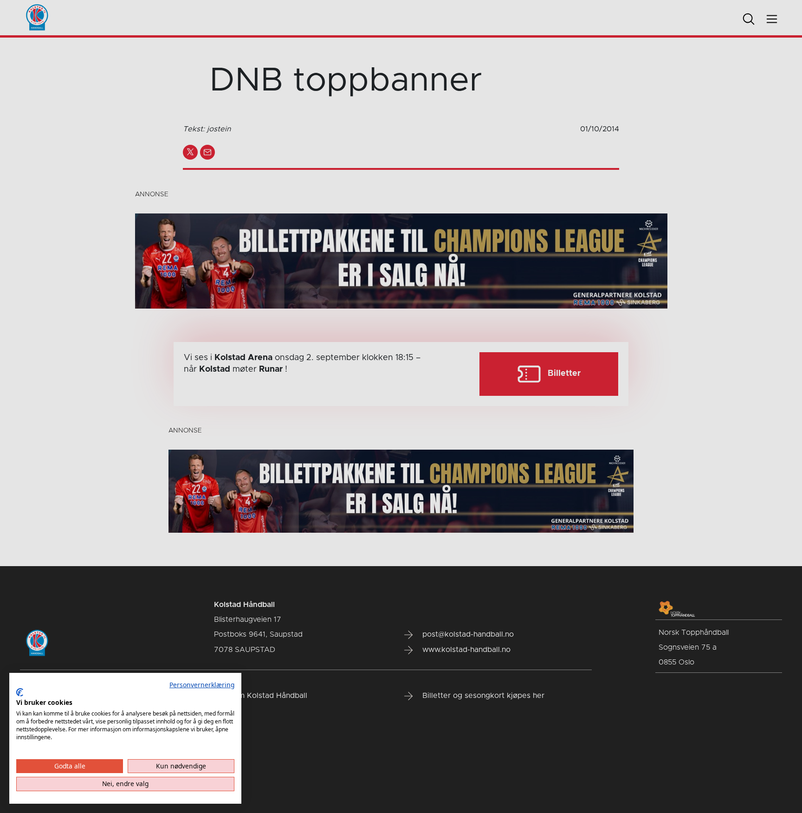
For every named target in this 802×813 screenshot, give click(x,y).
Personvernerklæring (201, 684)
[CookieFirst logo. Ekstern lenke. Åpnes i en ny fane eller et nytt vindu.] (19, 692)
